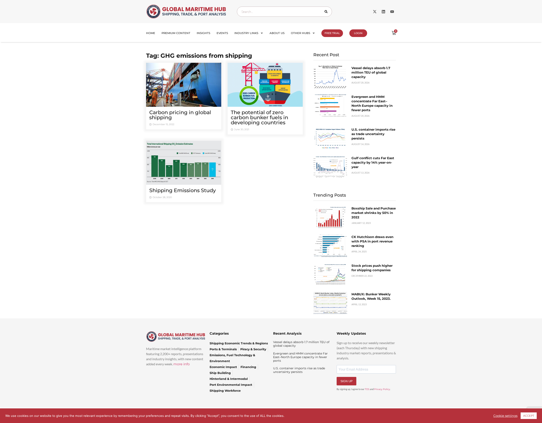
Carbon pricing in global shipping (180, 114)
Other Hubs (300, 33)
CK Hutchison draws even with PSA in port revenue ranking (372, 241)
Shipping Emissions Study (182, 190)
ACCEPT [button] (528, 415)
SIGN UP (346, 381)
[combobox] (284, 12)
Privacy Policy (382, 389)
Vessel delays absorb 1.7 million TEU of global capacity (370, 72)
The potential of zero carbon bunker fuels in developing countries (259, 117)
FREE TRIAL (332, 33)
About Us (277, 33)
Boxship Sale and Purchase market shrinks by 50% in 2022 (373, 212)
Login (358, 33)
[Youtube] (392, 11)
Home (150, 33)
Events (222, 33)
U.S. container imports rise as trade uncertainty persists (373, 133)
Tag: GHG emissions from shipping (199, 55)
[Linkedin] (383, 11)
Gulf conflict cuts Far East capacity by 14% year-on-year (372, 162)
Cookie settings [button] (505, 416)
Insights (203, 33)
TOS (367, 389)
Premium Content (176, 33)
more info (181, 364)
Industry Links (246, 33)
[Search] (327, 12)
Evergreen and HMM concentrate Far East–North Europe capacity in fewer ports (300, 357)
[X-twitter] (375, 11)
